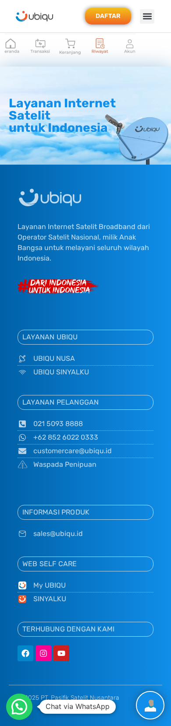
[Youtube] (61, 653)
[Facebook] (25, 653)
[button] (147, 16)
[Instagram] (43, 653)
